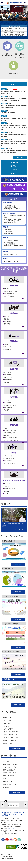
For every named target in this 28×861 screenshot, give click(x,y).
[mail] (19, 839)
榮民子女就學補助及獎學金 (11, 437)
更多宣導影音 (18, 529)
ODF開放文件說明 (7, 814)
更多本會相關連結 (16, 748)
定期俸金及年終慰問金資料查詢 (12, 219)
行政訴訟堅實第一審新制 (9, 773)
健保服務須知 (7, 374)
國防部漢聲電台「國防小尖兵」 (11, 764)
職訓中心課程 (7, 347)
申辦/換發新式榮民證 (9, 205)
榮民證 (6, 428)
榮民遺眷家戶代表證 (9, 433)
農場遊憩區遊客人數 (8, 679)
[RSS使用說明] (15, 839)
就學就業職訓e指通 (16, 194)
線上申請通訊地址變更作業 (11, 440)
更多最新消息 (19, 157)
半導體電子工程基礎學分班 (8, 112)
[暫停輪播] (2, 7)
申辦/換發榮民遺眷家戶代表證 (12, 209)
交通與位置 (11, 828)
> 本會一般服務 (7, 720)
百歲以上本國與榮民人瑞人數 (11, 651)
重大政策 (14, 173)
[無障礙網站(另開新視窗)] (11, 846)
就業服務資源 (7, 321)
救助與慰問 (7, 435)
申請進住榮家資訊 (9, 402)
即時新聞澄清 (14, 162)
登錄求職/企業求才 (9, 231)
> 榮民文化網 (6, 726)
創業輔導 (6, 319)
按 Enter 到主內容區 (2, 0)
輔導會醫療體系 (8, 372)
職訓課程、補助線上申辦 (10, 254)
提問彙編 (6, 491)
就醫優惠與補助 (8, 377)
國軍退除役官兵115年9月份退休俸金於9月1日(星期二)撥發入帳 (13, 92)
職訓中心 (6, 344)
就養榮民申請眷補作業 (10, 405)
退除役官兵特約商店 (15, 187)
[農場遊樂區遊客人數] (14, 690)
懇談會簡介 (7, 483)
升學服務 (6, 288)
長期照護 (6, 382)
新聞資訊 (14, 166)
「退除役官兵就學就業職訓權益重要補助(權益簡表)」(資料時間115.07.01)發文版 (14, 151)
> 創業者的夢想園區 (8, 729)
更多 (23, 298)
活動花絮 (6, 486)
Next (24, 10)
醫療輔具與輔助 (8, 379)
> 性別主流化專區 (7, 743)
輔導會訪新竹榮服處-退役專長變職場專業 (13, 35)
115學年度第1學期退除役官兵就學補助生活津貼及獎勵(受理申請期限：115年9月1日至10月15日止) (14, 127)
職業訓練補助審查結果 (10, 222)
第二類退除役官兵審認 (10, 430)
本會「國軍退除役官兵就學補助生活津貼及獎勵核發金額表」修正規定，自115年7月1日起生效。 (13, 143)
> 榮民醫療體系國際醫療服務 (10, 732)
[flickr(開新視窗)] (11, 839)
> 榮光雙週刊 (6, 723)
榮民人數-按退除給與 (8, 541)
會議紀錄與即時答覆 (9, 488)
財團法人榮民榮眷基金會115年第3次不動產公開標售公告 (14, 119)
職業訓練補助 (7, 349)
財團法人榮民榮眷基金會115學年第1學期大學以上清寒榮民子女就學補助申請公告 (14, 99)
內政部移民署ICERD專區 (9, 767)
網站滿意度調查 (6, 815)
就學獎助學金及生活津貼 (10, 291)
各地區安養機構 (8, 407)
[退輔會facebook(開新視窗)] (3, 839)
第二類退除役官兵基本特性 (10, 624)
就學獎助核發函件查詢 (10, 242)
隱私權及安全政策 (6, 812)
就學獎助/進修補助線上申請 (11, 240)
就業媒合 (6, 316)
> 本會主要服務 (7, 717)
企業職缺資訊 (7, 229)
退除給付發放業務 (9, 458)
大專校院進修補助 (9, 293)
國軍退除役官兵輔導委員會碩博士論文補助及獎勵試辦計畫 (13, 135)
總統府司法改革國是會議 (9, 784)
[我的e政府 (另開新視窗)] (17, 846)
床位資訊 (6, 410)
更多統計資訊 (17, 591)
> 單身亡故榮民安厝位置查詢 (10, 737)
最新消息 (14, 84)
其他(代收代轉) (8, 460)
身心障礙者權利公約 (8, 775)
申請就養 (6, 400)
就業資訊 (14, 169)
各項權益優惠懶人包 (16, 180)
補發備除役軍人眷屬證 (10, 207)
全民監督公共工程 (7, 781)
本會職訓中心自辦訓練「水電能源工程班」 (13, 32)
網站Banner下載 (17, 814)
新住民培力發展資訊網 (9, 770)
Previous (2, 10)
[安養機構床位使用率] (14, 661)
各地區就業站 (7, 324)
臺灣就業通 (6, 787)
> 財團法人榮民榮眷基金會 (10, 734)
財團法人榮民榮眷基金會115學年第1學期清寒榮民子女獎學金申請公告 (14, 106)
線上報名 (6, 493)
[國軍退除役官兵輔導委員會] (15, 2)
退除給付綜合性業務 (9, 456)
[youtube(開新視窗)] (7, 839)
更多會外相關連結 (16, 792)
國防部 (4, 778)
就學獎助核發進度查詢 (10, 244)
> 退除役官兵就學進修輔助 (10, 740)
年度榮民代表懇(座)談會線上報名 (12, 261)
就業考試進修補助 (9, 296)
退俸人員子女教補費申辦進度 (11, 221)
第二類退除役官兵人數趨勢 (10, 596)
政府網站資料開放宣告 (18, 812)
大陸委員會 (6, 761)
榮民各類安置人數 (7, 568)
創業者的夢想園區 (8, 233)
